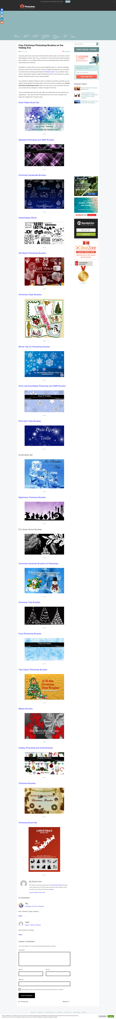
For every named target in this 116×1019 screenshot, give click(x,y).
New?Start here (17, 36)
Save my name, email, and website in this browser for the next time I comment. (42, 989)
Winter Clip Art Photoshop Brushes (34, 347)
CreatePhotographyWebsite (56, 37)
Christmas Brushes (27, 783)
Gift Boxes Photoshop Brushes (32, 253)
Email (48, 969)
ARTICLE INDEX (66, 36)
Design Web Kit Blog (56, 885)
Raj (26, 903)
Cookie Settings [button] (102, 1016)
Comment (22, 950)
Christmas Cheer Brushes (30, 294)
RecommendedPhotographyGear (46, 37)
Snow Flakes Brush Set (29, 102)
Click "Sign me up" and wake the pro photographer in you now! (84, 67)
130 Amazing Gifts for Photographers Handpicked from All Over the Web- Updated (89, 95)
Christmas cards (49, 72)
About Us (33, 1012)
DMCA (83, 1012)
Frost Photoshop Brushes (30, 633)
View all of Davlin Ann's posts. (37, 892)
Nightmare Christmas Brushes (32, 497)
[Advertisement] (58, 22)
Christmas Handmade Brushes (32, 175)
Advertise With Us (50, 1012)
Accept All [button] (111, 1016)
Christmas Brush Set (28, 822)
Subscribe (59, 1012)
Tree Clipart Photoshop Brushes (33, 669)
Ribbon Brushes (26, 709)
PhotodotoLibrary (26, 36)
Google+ (51, 889)
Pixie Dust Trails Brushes (30, 421)
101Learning (73, 36)
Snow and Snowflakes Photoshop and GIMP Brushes (42, 386)
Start (68, 1)
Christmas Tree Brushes (29, 602)
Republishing (76, 1012)
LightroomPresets (36, 36)
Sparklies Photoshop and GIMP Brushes (36, 140)
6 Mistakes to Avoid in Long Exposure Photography (89, 101)
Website (21, 979)
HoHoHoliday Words (28, 218)
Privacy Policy (67, 1012)
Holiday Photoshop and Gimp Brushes (36, 748)
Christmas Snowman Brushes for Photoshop (38, 563)
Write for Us (40, 1012)
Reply (20, 916)
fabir (27, 922)
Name (21, 969)
